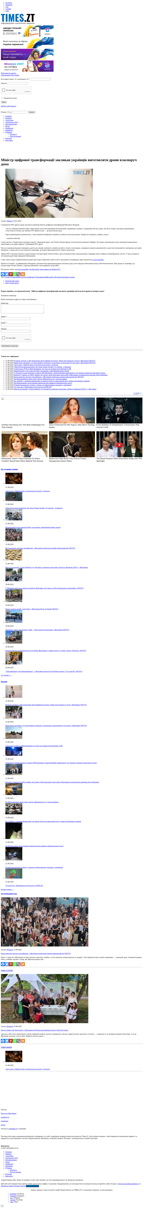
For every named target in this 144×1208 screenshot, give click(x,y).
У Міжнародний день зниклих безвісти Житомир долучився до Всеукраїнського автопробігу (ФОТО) (44, 588)
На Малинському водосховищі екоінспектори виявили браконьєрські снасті (43, 383)
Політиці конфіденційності (128, 1184)
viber (7, 11)
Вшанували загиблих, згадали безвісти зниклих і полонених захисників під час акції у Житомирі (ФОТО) (55, 363)
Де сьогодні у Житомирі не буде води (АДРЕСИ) (33, 387)
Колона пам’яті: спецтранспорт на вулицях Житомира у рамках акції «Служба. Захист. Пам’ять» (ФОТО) (45, 651)
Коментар (4, 303)
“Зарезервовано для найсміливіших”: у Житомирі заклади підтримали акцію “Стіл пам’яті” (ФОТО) (43, 671)
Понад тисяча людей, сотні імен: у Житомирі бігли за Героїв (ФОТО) (31, 609)
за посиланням (98, 260)
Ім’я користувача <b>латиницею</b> (15, 79)
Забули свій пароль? (8, 106)
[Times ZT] (72, 19)
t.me (6, 7)
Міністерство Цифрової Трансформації (31, 277)
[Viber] (19, 274)
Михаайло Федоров (53, 277)
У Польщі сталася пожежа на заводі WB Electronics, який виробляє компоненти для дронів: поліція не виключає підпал (59, 373)
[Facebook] (3, 274)
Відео (7, 126)
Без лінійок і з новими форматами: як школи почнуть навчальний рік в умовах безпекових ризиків (52, 381)
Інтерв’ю (13, 134)
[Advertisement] (72, 150)
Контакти (9, 140)
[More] (23, 274)
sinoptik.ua (13, 1129)
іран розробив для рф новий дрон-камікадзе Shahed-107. (39, 269)
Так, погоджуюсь (32, 1186)
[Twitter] (7, 274)
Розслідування (15, 136)
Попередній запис (12, 281)
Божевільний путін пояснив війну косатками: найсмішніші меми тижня (41, 371)
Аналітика (9, 120)
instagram (8, 5)
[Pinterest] (11, 274)
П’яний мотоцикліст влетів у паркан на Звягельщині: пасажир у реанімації (42, 385)
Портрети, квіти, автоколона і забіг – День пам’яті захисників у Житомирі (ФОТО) (37, 630)
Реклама (8, 138)
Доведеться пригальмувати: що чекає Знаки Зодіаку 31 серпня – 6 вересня (42, 367)
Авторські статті (11, 122)
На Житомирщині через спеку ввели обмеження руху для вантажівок (40, 379)
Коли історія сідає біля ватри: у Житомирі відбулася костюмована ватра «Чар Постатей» (34, 1030)
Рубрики (8, 132)
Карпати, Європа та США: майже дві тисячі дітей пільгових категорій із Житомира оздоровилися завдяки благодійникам (60, 375)
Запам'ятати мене (10, 98)
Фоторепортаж (11, 124)
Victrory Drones (10, 277)
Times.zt (10, 221)
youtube (8, 9)
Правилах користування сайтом (13, 1186)
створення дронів (68, 277)
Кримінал (9, 130)
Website (4, 329)
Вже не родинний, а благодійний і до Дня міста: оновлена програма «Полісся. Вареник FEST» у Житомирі (55, 389)
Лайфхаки (9, 128)
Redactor (10, 950)
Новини (8, 118)
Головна (8, 116)
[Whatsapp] (15, 274)
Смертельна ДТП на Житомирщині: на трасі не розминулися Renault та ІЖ (42, 369)
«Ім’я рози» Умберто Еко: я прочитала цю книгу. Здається (36, 365)
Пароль (4, 83)
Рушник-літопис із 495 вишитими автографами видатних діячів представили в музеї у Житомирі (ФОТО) (54, 361)
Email (3, 323)
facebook (8, 3)
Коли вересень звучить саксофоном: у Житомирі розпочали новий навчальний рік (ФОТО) (49, 377)
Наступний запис (12, 283)
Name (3, 317)
